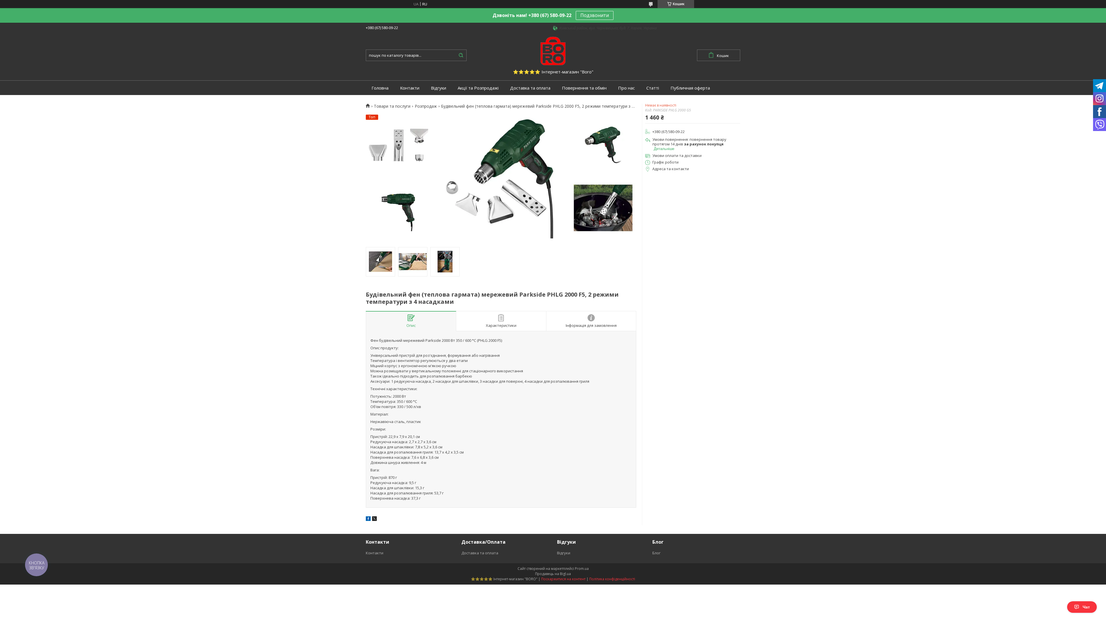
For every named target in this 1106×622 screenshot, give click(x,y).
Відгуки (438, 88)
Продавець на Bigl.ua (553, 573)
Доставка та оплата (530, 88)
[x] (374, 519)
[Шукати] (461, 55)
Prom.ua (582, 568)
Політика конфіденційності (612, 579)
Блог (656, 552)
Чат (1086, 607)
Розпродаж (426, 106)
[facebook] (368, 519)
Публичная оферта (690, 88)
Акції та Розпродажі (478, 88)
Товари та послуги (392, 106)
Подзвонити (594, 15)
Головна (380, 88)
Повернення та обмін (584, 88)
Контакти (409, 88)
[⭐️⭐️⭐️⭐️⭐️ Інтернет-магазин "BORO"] (553, 50)
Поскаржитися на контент (563, 579)
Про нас (626, 88)
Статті (652, 88)
